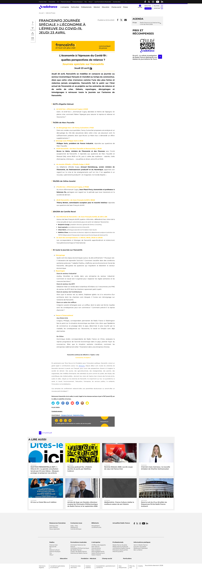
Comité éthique (75, 529)
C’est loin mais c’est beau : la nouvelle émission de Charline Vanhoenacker (155, 468)
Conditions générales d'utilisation (57, 566)
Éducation (105, 7)
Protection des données (75, 566)
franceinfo (52, 2)
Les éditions (157, 8)
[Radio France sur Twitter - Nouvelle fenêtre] (149, 2)
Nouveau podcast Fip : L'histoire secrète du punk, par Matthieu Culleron (79, 469)
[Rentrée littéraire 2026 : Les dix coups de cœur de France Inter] (119, 453)
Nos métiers (53, 527)
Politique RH (53, 526)
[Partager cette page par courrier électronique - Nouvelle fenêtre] (125, 20)
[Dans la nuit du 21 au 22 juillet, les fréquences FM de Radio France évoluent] (156, 488)
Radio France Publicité (120, 546)
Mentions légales (42, 566)
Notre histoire (96, 555)
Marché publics (118, 551)
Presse (125, 7)
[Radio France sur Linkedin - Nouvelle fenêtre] (162, 2)
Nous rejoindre (54, 529)
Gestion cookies (88, 566)
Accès (32, 35)
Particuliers (127, 558)
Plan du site (132, 566)
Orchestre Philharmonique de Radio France (79, 549)
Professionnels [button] (86, 7)
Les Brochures (96, 527)
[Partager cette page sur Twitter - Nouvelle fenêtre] (121, 20)
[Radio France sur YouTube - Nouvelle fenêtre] (157, 2)
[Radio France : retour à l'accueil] (48, 7)
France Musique (77, 2)
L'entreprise (96, 542)
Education (63, 558)
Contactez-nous (76, 523)
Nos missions (96, 550)
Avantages (148, 8)
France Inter (43, 2)
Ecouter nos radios (140, 546)
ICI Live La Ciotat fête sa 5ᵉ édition (43, 502)
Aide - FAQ (74, 526)
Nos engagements (98, 551)
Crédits (140, 566)
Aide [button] (33, 24)
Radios (51, 542)
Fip (86, 2)
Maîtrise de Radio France (78, 553)
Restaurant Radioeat (141, 548)
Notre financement (98, 553)
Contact (32, 39)
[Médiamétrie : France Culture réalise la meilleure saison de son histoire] (119, 488)
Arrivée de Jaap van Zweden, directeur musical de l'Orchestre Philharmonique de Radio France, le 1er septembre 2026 (82, 504)
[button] (140, 6)
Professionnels (118, 542)
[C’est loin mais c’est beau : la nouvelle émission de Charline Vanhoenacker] (156, 453)
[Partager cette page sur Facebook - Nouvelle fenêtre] (117, 20)
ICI (58, 2)
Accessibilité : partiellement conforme (105, 566)
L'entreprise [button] (64, 7)
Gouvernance (96, 548)
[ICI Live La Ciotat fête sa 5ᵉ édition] (46, 488)
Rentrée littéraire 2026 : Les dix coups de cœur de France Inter (118, 468)
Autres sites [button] (116, 2)
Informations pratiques (142, 542)
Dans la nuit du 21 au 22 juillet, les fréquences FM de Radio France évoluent (154, 504)
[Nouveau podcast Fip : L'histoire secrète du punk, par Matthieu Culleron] (82, 453)
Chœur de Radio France (78, 551)
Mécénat (97, 7)
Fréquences (32, 30)
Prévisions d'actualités (120, 550)
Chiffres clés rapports (99, 545)
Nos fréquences (122, 566)
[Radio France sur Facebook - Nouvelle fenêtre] (145, 2)
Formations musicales (78, 542)
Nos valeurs (95, 546)
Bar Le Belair (138, 550)
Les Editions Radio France (121, 548)
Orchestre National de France (78, 545)
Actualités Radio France (121, 523)
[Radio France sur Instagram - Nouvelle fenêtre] (153, 2)
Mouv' (90, 2)
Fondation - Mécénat (88, 558)
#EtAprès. (82, 366)
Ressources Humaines (57, 523)
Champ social (116, 7)
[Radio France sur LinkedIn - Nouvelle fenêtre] (147, 523)
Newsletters (147, 5)
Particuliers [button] (75, 7)
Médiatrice (74, 527)
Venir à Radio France (141, 545)
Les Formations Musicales (103, 2)
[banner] (101, 2)
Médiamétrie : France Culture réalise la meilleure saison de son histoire (119, 503)
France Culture (65, 2)
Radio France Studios (120, 545)
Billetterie (156, 5)
